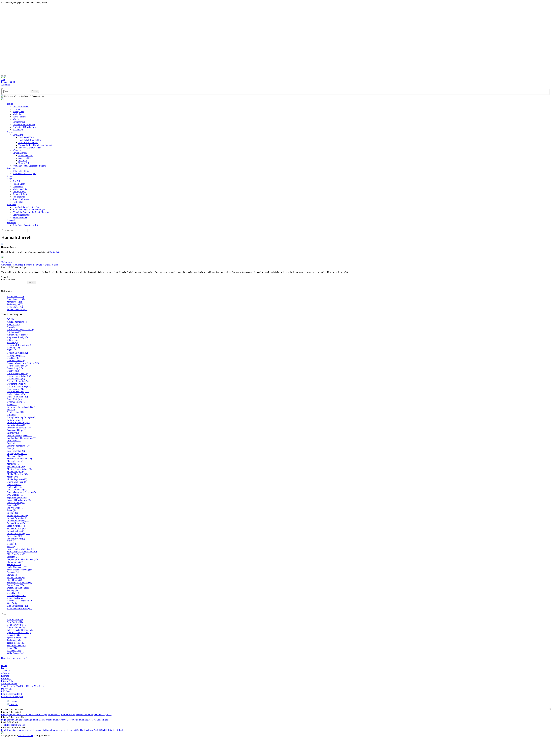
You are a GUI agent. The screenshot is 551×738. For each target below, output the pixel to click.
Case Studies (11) (15, 622)
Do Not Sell (6, 689)
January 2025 (24, 158)
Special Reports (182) (17, 637)
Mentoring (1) (13, 464)
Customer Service (9, 683)
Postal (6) (11, 510)
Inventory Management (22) (19, 435)
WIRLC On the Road (28, 142)
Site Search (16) (14, 564)
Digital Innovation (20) (17, 396)
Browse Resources (21, 215)
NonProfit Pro (18, 725)
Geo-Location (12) (15, 412)
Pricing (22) (12, 513)
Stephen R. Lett (20, 194)
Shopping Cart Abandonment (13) (22, 559)
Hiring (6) (11, 415)
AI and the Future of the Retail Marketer (31, 212)
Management (18, 111)
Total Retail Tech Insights (24, 173)
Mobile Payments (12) (17, 479)
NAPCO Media (25, 735)
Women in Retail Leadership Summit (35, 730)
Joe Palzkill (18, 202)
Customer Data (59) (16, 378)
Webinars (17, 150)
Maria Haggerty (20, 189)
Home (4, 665)
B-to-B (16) (12, 340)
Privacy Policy (7, 681)
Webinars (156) (14, 650)
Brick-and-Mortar (21, 106)
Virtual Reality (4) (15, 598)
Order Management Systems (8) (21, 492)
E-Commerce (19, 109)
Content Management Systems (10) (23, 363)
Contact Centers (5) (16, 360)
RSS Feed (5, 691)
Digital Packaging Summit (26, 719)
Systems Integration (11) (18, 588)
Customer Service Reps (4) (19, 386)
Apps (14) (11, 327)
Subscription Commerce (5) (19, 582)
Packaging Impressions (49, 714)
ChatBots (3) (13, 358)
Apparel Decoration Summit (71, 719)
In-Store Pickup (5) (15, 420)
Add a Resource (20, 217)
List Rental (6, 678)
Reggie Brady (19, 184)
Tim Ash (16, 181)
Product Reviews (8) (16, 526)
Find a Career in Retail (11, 694)
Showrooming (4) (15, 562)
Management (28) (15, 456)
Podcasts (11, 168)
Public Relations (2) (16, 538)
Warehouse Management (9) (19, 600)
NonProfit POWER (98, 730)
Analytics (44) (13, 324)
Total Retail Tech (26, 137)
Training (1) (12, 590)
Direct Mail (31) (14, 399)
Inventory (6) (13, 433)
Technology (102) (15, 304)
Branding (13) (13, 347)
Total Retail (6, 725)
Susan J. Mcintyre (21, 199)
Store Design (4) (14, 580)
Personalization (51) (16, 502)
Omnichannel (19, 122)
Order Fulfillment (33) (17, 489)
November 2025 (25, 155)
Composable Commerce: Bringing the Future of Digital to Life (29, 264)
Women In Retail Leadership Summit (35, 145)
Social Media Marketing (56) (20, 569)
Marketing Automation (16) (19, 458)
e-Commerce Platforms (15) (19, 608)
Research (11, 220)
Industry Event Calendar (29, 147)
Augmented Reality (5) (17, 337)
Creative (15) (13, 371)
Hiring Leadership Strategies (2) (21, 417)
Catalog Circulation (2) (17, 353)
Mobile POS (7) (14, 477)
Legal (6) (11, 443)
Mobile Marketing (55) (17, 474)
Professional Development (24, 127)
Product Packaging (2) (17, 518)
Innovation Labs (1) (16, 425)
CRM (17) (11, 350)
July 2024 (22, 160)
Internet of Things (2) (16, 430)
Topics (10, 104)
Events (10, 132)
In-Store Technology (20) (18, 422)
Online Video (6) (14, 487)
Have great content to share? (14, 658)
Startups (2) (12, 575)
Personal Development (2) (19, 500)
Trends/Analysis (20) (16, 645)
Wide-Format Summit (48, 719)
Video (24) (12, 648)
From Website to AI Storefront (26, 207)
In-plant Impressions (29, 714)
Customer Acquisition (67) (19, 376)
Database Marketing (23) (18, 391)
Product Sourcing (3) (16, 528)
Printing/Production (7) (17, 515)
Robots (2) (12, 544)
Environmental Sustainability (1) (21, 407)
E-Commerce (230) (15, 296)
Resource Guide (8, 82)
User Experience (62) (16, 595)
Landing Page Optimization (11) (21, 438)
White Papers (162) (15, 653)
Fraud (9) (11, 409)
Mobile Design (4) (15, 471)
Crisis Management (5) (17, 373)
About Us (5, 670)
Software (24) (13, 572)
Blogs (9, 178)
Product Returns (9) (16, 523)
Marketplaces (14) (15, 461)
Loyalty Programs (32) (17, 453)
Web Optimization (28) (17, 606)
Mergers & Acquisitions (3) (19, 469)
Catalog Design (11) (16, 355)
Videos (10, 176)
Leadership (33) (14, 440)
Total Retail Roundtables (29, 140)
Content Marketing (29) (17, 365)
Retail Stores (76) (15, 307)
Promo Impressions (93, 714)
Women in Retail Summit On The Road (71, 730)
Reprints (5, 676)
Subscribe (11, 222)
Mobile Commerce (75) (17, 309)
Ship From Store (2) (16, 554)
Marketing (17, 114)
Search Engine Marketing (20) (20, 549)
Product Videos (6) (15, 531)
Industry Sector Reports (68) (20, 630)
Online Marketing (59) (17, 482)
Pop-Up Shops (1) (15, 507)
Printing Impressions (10, 714)
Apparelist (106, 714)
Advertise (5, 84)
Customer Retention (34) (18, 381)
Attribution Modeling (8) (18, 334)
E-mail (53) (12, 404)
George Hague (19, 191)
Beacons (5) (12, 342)
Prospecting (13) (14, 536)
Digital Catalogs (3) (16, 394)
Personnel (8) (13, 505)
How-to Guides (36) (16, 627)
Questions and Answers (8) (19, 632)
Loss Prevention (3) (16, 451)
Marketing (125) (14, 302)
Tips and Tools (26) (16, 643)
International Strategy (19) (19, 427)
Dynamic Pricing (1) (16, 402)
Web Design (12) (14, 603)
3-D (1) (10, 319)
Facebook (14, 701)
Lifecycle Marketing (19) (18, 446)
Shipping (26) (13, 557)
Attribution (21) (14, 332)
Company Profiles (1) (16, 625)
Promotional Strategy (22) (18, 533)
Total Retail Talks (21, 171)
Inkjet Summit (7, 719)
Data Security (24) (15, 389)
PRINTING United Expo (96, 719)
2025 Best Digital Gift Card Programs (30, 209)
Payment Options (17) (17, 497)
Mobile (16, 119)
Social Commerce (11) (17, 567)
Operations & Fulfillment (24, 124)
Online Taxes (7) (14, 484)
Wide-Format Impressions (72, 714)
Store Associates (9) (16, 577)
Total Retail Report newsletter (26, 225)
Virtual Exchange (20, 153)
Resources (11, 204)
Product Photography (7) (18, 520)
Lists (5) (10, 448)
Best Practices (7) (15, 619)
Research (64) (13, 635)
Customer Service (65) (17, 384)
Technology (18, 129)
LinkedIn (13, 704)
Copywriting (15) (15, 368)
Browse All (23, 163)
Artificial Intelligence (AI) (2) (20, 329)
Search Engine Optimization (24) (22, 551)
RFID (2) (11, 541)
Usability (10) (13, 593)
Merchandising (19, 116)
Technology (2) (14, 640)
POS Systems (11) (15, 495)
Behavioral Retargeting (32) (19, 345)
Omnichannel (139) (16, 299)
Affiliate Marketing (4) (17, 322)
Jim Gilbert (18, 186)
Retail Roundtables (9, 730)
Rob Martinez (19, 197)
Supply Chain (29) (15, 585)
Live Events (18, 135)
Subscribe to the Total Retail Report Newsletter (22, 686)
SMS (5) (11, 546)
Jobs (3, 79)
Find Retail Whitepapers (12, 696)
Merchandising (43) (16, 466)
